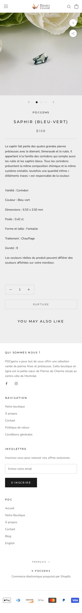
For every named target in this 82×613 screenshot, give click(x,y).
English (10, 543)
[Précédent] (28, 102)
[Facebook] (6, 383)
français (39, 561)
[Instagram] (16, 383)
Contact (10, 420)
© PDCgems (41, 570)
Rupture (41, 304)
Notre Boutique (15, 515)
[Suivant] (53, 102)
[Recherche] (69, 6)
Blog (8, 536)
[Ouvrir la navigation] (6, 6)
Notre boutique (15, 406)
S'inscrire (21, 482)
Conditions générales (19, 434)
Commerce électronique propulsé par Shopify (41, 576)
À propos (11, 413)
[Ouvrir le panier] (76, 6)
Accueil (9, 508)
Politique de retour (17, 427)
